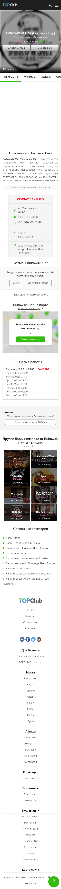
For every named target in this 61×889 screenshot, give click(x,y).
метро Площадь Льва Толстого (31, 251)
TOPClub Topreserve (30, 662)
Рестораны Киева (16, 553)
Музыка (30, 835)
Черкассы (31, 883)
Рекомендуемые (30, 778)
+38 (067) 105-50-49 (30, 222)
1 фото (10, 69)
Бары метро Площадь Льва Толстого (28, 548)
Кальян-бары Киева (18, 568)
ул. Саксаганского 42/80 (29, 210)
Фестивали (30, 762)
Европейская (26, 236)
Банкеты (30, 703)
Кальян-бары (40, 37)
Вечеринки (30, 737)
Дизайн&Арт (30, 841)
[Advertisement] (30, 105)
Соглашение (30, 622)
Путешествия (30, 859)
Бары (16, 37)
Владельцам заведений (30, 656)
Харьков (21, 877)
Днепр (41, 877)
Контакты (30, 628)
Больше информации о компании (29, 187)
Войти (16, 283)
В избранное (45, 47)
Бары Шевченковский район (23, 543)
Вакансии (30, 616)
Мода (30, 853)
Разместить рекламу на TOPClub (30, 422)
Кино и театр (30, 828)
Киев (32, 877)
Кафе (30, 709)
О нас (30, 610)
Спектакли (30, 755)
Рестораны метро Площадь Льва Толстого (31, 563)
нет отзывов (31, 41)
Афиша (30, 731)
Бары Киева (13, 538)
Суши (30, 721)
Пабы (30, 715)
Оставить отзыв (16, 47)
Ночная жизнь (30, 816)
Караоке (30, 690)
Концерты (30, 743)
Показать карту (30, 339)
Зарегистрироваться (38, 283)
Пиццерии (30, 696)
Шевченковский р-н (30, 245)
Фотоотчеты (30, 788)
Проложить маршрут (29, 308)
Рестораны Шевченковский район (27, 558)
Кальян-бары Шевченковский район (28, 573)
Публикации (30, 810)
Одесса (8, 877)
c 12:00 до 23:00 (28, 217)
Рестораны (26, 37)
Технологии (30, 847)
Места (30, 672)
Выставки (30, 749)
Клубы (30, 684)
